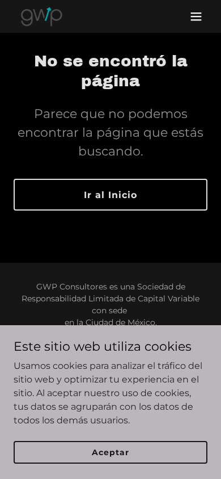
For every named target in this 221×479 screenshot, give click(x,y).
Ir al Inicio (110, 195)
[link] (41, 16)
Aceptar (110, 452)
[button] (196, 16)
